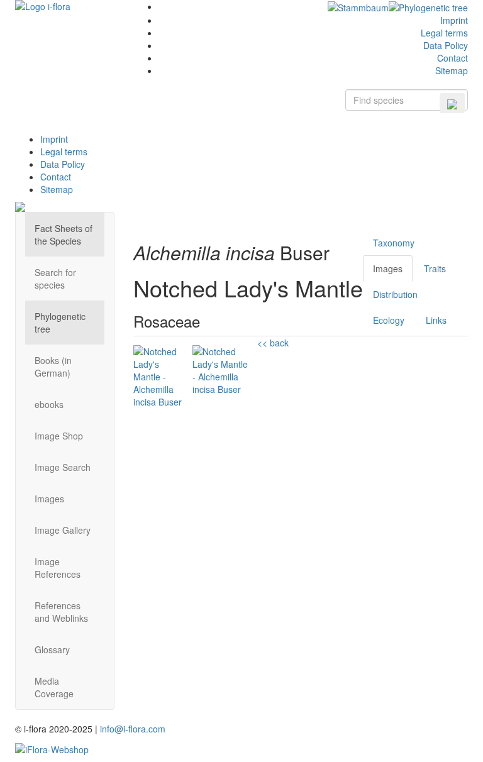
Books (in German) (53, 366)
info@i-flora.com (132, 728)
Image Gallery (63, 530)
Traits (435, 268)
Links (436, 320)
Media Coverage (54, 687)
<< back (273, 342)
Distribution (395, 294)
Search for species (55, 278)
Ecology (388, 320)
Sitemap (451, 70)
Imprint (454, 20)
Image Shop (59, 435)
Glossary (52, 649)
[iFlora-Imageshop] (52, 747)
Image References (57, 567)
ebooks (49, 404)
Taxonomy (393, 242)
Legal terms (444, 32)
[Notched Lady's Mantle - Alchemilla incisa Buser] (158, 383)
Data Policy (445, 45)
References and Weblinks (61, 611)
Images (49, 498)
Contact (452, 58)
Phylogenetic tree (60, 322)
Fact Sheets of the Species (63, 234)
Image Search (63, 467)
